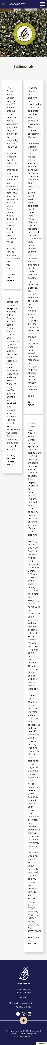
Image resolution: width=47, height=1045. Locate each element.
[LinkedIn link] (29, 1014)
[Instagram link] (23, 1014)
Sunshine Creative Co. (23, 1036)
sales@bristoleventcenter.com (25, 1003)
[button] (23, 1020)
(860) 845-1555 (25, 1007)
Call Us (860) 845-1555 (14, 4)
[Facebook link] (18, 1014)
